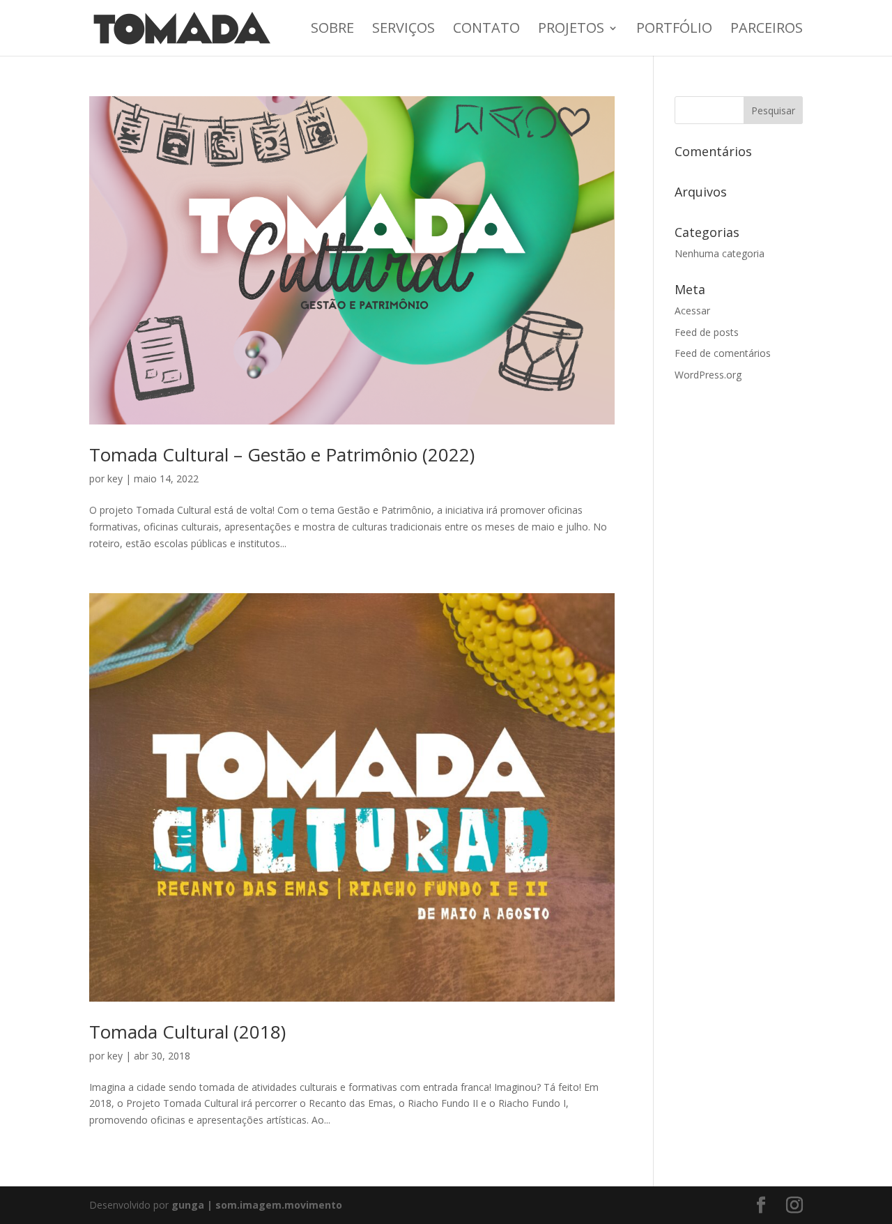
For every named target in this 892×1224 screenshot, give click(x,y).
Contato (486, 30)
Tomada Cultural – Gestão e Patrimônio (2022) (282, 454)
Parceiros (766, 30)
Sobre (332, 30)
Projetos (571, 30)
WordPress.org (708, 374)
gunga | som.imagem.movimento (256, 1204)
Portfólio (674, 30)
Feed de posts (707, 332)
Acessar (692, 310)
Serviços (403, 30)
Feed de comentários (723, 353)
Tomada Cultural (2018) (187, 1031)
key (115, 478)
